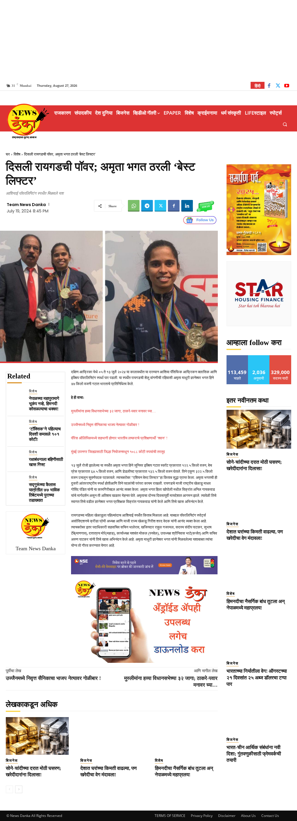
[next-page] (18, 789)
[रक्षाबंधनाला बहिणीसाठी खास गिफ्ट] (15, 458)
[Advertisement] (148, 40)
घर (8, 154)
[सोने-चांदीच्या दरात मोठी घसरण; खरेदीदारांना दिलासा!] (37, 736)
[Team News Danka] (35, 526)
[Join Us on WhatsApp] (205, 206)
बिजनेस (12, 760)
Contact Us (270, 815)
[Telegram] (147, 206)
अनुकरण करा (259, 357)
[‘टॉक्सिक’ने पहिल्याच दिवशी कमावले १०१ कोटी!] (15, 427)
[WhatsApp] (134, 206)
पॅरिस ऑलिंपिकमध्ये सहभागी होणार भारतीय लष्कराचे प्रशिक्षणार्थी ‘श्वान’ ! (119, 438)
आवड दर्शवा (237, 357)
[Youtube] (286, 86)
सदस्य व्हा (280, 357)
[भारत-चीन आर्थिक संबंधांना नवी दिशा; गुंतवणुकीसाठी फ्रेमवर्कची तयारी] (259, 714)
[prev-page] (9, 789)
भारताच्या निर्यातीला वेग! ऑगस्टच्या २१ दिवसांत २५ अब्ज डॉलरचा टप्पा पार (257, 677)
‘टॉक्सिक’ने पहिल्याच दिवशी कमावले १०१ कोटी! (45, 434)
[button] (285, 124)
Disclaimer (227, 815)
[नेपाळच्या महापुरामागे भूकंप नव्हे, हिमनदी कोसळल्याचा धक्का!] (15, 397)
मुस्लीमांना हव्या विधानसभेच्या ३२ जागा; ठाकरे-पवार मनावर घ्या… (113, 411)
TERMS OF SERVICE (170, 815)
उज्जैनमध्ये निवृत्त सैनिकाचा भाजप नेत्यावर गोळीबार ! (105, 425)
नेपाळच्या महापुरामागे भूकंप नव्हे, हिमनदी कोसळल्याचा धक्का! (44, 403)
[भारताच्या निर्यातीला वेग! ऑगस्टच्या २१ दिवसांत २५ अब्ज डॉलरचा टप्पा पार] (259, 638)
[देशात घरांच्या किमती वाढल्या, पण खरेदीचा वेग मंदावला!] (111, 736)
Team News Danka (26, 205)
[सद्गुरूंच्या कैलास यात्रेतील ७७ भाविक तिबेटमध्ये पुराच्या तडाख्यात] (15, 483)
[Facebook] (269, 86)
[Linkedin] (187, 206)
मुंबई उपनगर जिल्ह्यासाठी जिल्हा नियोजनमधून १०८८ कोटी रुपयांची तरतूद (118, 452)
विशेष (17, 154)
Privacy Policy (202, 815)
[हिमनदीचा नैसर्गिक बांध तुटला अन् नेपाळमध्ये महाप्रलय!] (186, 736)
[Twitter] (278, 86)
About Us (248, 815)
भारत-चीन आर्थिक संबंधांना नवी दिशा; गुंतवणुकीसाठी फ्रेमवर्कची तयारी (254, 754)
